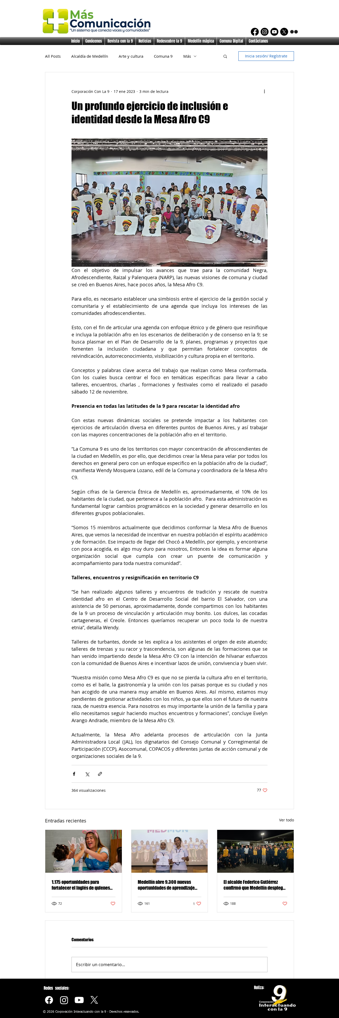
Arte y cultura (131, 56)
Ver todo (286, 819)
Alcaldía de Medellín (89, 56)
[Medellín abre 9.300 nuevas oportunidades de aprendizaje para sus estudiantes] (169, 851)
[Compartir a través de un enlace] (99, 773)
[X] (284, 32)
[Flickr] (294, 32)
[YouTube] (274, 32)
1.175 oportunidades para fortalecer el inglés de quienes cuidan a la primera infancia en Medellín (81, 885)
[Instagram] (265, 32)
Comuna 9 (163, 56)
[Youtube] (79, 1000)
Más (187, 56)
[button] (225, 56)
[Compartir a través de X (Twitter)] (87, 773)
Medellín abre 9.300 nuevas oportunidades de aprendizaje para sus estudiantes (166, 885)
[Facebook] (255, 32)
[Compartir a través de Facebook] (74, 773)
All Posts (53, 56)
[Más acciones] (264, 91)
